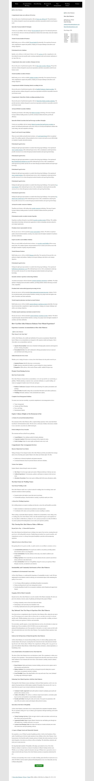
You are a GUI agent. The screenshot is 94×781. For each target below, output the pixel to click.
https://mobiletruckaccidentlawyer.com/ (21, 161)
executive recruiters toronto (39, 220)
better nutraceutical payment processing (39, 292)
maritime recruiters (34, 77)
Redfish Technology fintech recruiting (45, 89)
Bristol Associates (36, 112)
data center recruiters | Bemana (43, 66)
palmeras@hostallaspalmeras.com (71, 24)
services (40, 54)
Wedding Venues (67, 4)
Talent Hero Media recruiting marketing (45, 101)
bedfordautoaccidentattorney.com (19, 269)
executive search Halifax (43, 243)
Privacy (25, 777)
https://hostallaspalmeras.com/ (71, 26)
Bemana (31, 255)
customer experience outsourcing (39, 280)
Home (16, 4)
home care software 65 (41, 19)
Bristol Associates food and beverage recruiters (42, 124)
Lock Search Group (42, 136)
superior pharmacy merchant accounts (38, 304)
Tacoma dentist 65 (36, 30)
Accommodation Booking (27, 4)
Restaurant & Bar (47, 4)
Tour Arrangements (57, 4)
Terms (28, 777)
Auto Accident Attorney (17, 149)
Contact (77, 4)
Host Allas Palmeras (17, 777)
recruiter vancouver (36, 208)
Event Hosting (37, 4)
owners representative (35, 231)
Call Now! (39, 765)
